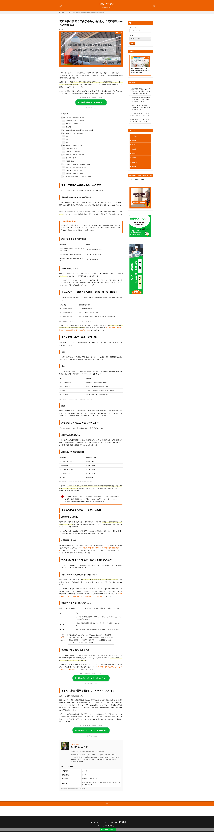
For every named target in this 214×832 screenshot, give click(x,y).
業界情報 (134, 149)
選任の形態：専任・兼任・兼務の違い (72, 133)
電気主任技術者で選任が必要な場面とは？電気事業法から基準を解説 (88, 12)
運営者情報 (122, 822)
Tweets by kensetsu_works (136, 179)
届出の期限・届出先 (69, 158)
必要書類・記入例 (69, 161)
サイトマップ (113, 822)
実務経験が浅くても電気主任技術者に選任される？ (75, 164)
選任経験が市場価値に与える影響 (73, 173)
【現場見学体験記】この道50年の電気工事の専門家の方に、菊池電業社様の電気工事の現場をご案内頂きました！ (140, 99)
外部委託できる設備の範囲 (71, 151)
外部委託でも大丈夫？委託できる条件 (72, 145)
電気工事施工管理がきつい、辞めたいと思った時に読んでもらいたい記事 (140, 114)
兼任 (65, 139)
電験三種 (134, 166)
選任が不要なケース (69, 127)
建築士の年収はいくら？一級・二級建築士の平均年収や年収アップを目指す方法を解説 (140, 70)
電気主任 (68, 12)
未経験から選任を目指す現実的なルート (75, 170)
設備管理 (134, 153)
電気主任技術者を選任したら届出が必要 (72, 155)
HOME (62, 12)
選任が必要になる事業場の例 (72, 124)
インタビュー (135, 136)
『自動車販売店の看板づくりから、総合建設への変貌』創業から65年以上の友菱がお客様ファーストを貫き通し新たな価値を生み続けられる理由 (140, 90)
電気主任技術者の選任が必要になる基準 (72, 117)
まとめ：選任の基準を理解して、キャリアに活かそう (76, 176)
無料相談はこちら (106, 7)
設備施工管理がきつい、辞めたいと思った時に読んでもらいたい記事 (140, 120)
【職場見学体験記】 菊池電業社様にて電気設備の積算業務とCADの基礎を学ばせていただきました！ (140, 107)
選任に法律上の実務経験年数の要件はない (75, 167)
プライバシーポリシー (100, 822)
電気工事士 (135, 162)
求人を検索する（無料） (107, 829)
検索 (132, 43)
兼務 (65, 142)
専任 (65, 136)
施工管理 (134, 144)
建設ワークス (107, 4)
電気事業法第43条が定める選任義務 (73, 120)
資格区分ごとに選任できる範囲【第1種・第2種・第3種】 (77, 130)
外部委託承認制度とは (70, 148)
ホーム (90, 822)
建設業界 (147, 57)
